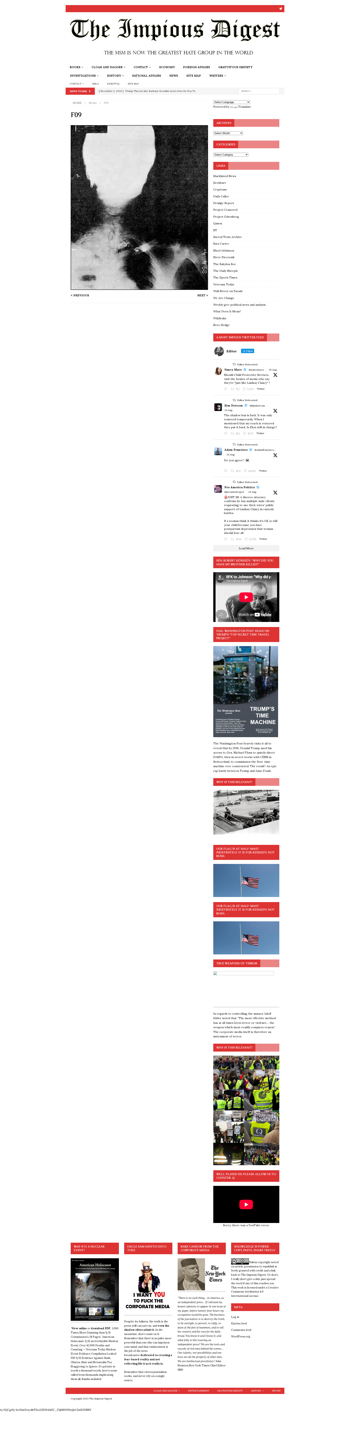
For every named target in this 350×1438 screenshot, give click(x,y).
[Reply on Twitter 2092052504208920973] (226, 389)
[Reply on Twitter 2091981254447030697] (226, 471)
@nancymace (256, 369)
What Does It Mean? (227, 311)
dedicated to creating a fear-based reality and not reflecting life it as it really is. (148, 1359)
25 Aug (273, 369)
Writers (216, 75)
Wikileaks (219, 318)
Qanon (217, 223)
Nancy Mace (233, 369)
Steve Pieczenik (224, 257)
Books (75, 67)
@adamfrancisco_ (265, 449)
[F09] (139, 287)
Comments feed (241, 1330)
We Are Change (223, 298)
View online (79, 1328)
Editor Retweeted (247, 364)
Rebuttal (113, 83)
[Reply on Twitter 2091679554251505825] (226, 539)
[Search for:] (259, 91)
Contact (141, 67)
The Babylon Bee (224, 264)
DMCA (95, 83)
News (173, 75)
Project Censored (225, 210)
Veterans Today (223, 284)
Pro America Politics (239, 487)
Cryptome (220, 189)
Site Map (193, 75)
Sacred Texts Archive (227, 237)
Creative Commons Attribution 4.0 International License (255, 1292)
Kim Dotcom (233, 405)
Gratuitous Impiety (235, 67)
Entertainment (198, 1390)
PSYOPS (276, 1390)
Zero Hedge (221, 325)
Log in (235, 1317)
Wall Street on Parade (228, 291)
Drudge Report (223, 203)
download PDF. (101, 1328)
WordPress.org (240, 1336)
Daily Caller (221, 196)
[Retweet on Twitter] (234, 364)
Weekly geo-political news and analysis (239, 305)
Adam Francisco (236, 450)
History (114, 75)
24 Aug (228, 410)
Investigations (83, 75)
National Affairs (146, 75)
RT (215, 230)
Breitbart (219, 183)
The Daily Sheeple (225, 271)
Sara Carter (221, 243)
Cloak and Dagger (107, 67)
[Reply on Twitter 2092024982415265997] (226, 433)
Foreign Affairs (196, 67)
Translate (244, 107)
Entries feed (239, 1323)
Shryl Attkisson (223, 250)
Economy (167, 67)
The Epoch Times (225, 277)
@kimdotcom (257, 405)
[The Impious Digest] (175, 60)
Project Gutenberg (226, 216)
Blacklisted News (224, 176)
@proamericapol (234, 491)
